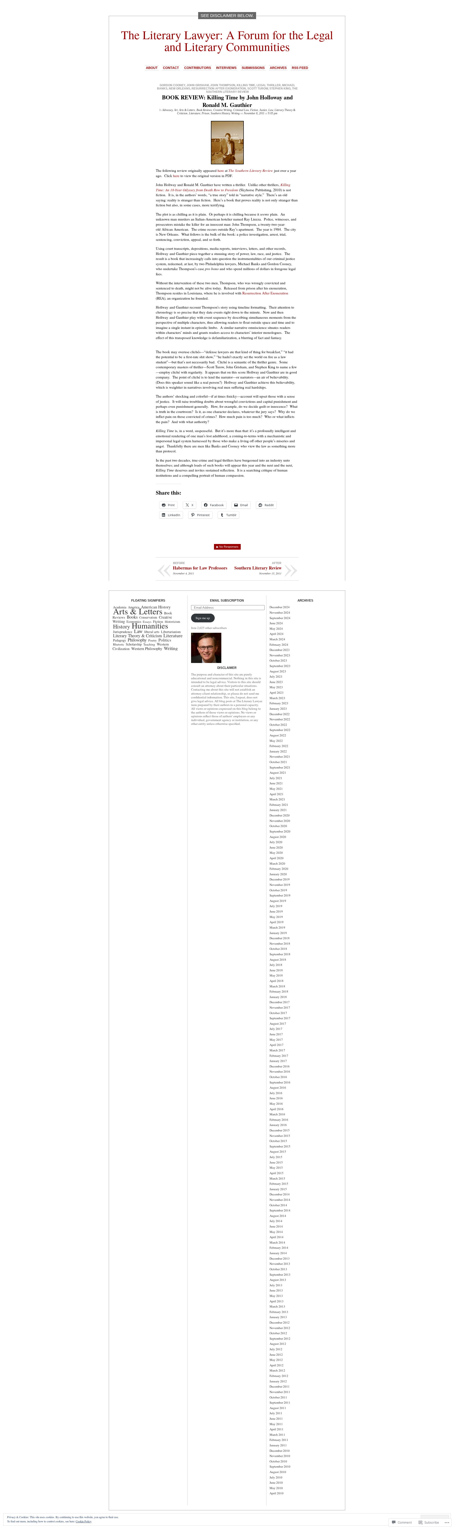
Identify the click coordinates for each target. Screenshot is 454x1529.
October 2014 (278, 1205)
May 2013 (276, 1296)
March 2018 (277, 986)
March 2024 (277, 639)
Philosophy (137, 640)
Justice (263, 110)
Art (176, 110)
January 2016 (278, 1125)
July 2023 (276, 676)
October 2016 (278, 1077)
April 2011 (277, 1429)
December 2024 (280, 607)
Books (132, 617)
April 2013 (277, 1301)
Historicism (172, 622)
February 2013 (279, 1312)
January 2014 (278, 1253)
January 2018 (278, 997)
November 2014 (280, 1200)
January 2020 (278, 874)
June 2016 (276, 1098)
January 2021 (278, 810)
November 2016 (280, 1071)
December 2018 (280, 938)
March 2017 (277, 1050)
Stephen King (280, 88)
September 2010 (280, 1466)
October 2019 (278, 890)
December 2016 (280, 1066)
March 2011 (277, 1434)
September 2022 (280, 730)
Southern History (220, 113)
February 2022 (279, 746)
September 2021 (280, 767)
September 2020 (280, 831)
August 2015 (278, 1151)
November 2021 (280, 756)
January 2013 (278, 1317)
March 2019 (277, 927)
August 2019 (278, 901)
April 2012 (277, 1365)
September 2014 (280, 1210)
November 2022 (280, 719)
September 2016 (280, 1082)
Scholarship (134, 644)
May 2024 (276, 628)
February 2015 (279, 1183)
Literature (194, 113)
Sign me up (203, 618)
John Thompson (222, 85)
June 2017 (276, 1034)
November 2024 (280, 612)
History (121, 626)
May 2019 (276, 917)
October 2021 (278, 762)
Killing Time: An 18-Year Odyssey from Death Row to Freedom (223, 187)
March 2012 (277, 1370)
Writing (235, 113)
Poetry (152, 640)
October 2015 (278, 1141)
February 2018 (279, 991)
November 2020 (280, 821)
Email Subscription (227, 600)
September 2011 (280, 1402)
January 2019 (278, 933)
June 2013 (276, 1290)
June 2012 (276, 1354)
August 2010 (278, 1472)
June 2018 (276, 970)
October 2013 (278, 1269)
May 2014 (276, 1232)
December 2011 (280, 1386)
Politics (164, 640)
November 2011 (280, 1392)
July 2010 (276, 1477)
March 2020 (277, 863)
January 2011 (278, 1445)
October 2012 (278, 1333)
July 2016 (276, 1093)
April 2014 (277, 1237)
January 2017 (278, 1061)
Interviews (226, 68)
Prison (205, 113)
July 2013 (276, 1285)
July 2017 (276, 1029)
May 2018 (276, 975)
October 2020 (278, 826)
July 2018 (276, 965)
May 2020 (276, 852)
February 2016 (279, 1119)
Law (270, 110)
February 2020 (279, 868)
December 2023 (280, 650)
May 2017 (276, 1039)
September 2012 (280, 1338)
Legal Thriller (269, 85)
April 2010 (277, 1493)
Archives (278, 68)
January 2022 (278, 751)
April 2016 (277, 1109)
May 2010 (276, 1488)
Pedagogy (119, 640)
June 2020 (276, 847)
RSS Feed (300, 68)
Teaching (149, 644)
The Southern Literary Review (250, 170)
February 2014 (279, 1247)
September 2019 (280, 895)
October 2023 (278, 660)
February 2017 (279, 1055)
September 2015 (280, 1146)
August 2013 (278, 1280)
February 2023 (279, 703)
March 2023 (277, 698)
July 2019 (276, 906)
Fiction (254, 110)
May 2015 (276, 1167)
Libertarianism (171, 631)
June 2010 (276, 1482)
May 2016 (276, 1103)
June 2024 (276, 623)
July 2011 (276, 1413)
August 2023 (278, 671)
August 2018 (278, 959)
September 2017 (280, 1018)
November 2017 (280, 1007)
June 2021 (276, 783)
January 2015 (278, 1189)
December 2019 (280, 879)
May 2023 (276, 687)
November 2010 (280, 1456)
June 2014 (276, 1226)
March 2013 (277, 1306)
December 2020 (280, 815)
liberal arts (151, 631)
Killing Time (246, 85)
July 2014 (276, 1221)
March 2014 (277, 1242)
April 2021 (277, 794)
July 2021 (276, 778)
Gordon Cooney (172, 85)
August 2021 (278, 772)
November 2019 (280, 885)
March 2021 (277, 799)
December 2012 (280, 1322)
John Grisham (198, 85)
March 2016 (277, 1114)
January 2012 (278, 1381)
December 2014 (280, 1194)
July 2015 (276, 1157)
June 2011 (276, 1418)
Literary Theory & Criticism (137, 635)
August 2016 (278, 1087)
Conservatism (148, 617)
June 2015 (276, 1162)
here (221, 170)
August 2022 (278, 735)
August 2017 (278, 1023)
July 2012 (276, 1349)
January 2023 (278, 708)
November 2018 (280, 943)
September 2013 (280, 1274)
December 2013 (280, 1258)
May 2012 (276, 1360)
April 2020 (277, 858)
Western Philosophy (146, 648)
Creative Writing (222, 110)
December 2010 (280, 1450)
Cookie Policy (84, 1521)
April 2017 (277, 1045)
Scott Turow (257, 88)
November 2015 (280, 1136)
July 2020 (276, 842)
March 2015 (277, 1178)
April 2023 (277, 692)
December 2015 (280, 1130)
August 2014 (278, 1216)
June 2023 (276, 682)
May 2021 (276, 788)
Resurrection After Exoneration (219, 88)
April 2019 (277, 922)
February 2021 (279, 805)
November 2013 (280, 1263)
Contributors (197, 68)
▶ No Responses (227, 546)
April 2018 (277, 981)
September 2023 (280, 666)
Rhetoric (118, 644)
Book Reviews (204, 110)
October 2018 (278, 949)
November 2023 (280, 655)
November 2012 (280, 1328)
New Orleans (179, 88)
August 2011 (278, 1408)
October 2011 (278, 1397)
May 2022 (276, 741)
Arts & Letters (187, 110)
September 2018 (280, 954)
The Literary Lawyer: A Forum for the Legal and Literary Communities (227, 40)
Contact (171, 68)
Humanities (150, 625)
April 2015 (277, 1173)
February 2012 (279, 1376)
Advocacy (167, 110)
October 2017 (278, 1013)
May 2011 (276, 1424)
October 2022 (278, 724)
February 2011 (279, 1440)
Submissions (253, 68)
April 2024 (277, 634)
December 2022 (280, 714)
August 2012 (278, 1344)
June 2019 (276, 911)
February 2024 (279, 644)
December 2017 (280, 1002)
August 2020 (278, 837)
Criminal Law (241, 110)
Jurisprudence (122, 631)
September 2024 (280, 618)
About (152, 68)
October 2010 (278, 1461)
